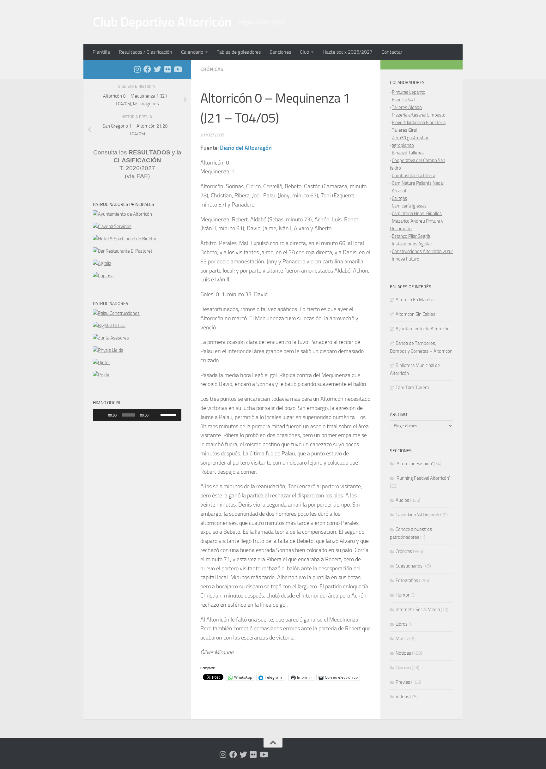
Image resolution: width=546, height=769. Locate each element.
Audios (402, 500)
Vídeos (402, 697)
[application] (137, 415)
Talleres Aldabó (407, 107)
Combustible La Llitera (413, 175)
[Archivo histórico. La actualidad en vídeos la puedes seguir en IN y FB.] (177, 69)
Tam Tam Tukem (412, 387)
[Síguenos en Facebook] (147, 69)
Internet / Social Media (418, 609)
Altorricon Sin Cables (415, 314)
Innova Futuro (405, 259)
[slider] (169, 414)
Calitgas (399, 198)
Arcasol (399, 191)
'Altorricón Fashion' (414, 463)
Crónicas (211, 69)
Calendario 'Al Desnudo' (419, 515)
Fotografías (407, 580)
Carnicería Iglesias (409, 206)
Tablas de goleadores (239, 52)
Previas (403, 682)
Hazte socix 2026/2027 (348, 52)
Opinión (403, 667)
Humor (403, 595)
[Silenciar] (155, 415)
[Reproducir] (101, 415)
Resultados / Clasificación (145, 52)
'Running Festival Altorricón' (423, 478)
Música (403, 638)
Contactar (391, 52)
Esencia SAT (404, 100)
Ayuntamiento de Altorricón (423, 329)
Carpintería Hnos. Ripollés (417, 213)
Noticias (403, 653)
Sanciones (280, 52)
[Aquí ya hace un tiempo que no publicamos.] (157, 69)
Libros (402, 624)
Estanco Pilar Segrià (411, 236)
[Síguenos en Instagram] (137, 69)
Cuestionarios (409, 566)
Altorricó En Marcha (415, 300)
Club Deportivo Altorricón (162, 22)
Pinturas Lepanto (408, 92)
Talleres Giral (404, 130)
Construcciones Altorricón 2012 (422, 251)
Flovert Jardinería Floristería (419, 122)
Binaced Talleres (408, 153)
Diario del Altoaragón (246, 147)
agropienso (403, 145)
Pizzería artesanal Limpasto (419, 115)
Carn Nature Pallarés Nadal (418, 183)
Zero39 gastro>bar (410, 138)
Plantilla (101, 52)
